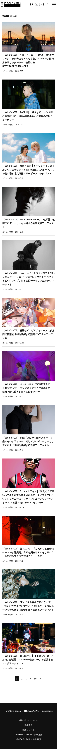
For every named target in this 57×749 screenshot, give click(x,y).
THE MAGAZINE (31, 711)
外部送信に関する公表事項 (28, 739)
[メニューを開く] (54, 4)
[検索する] (47, 4)
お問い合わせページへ (28, 720)
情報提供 (28, 725)
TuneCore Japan (12, 711)
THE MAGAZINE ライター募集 (28, 734)
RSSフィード (29, 729)
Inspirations (47, 711)
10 (35, 678)
